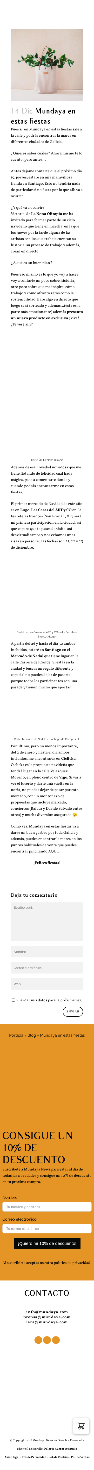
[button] (81, 1426)
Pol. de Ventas (80, 1457)
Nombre (9, 1197)
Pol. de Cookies (58, 1457)
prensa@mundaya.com (47, 1317)
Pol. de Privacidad (34, 1457)
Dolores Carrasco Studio (60, 1449)
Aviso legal (12, 1457)
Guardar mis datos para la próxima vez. (49, 1000)
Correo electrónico (19, 1219)
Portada (16, 1035)
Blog (31, 1035)
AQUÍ (53, 851)
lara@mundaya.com (47, 1322)
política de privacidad (72, 1263)
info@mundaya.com (47, 1312)
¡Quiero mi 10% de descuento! (47, 1243)
